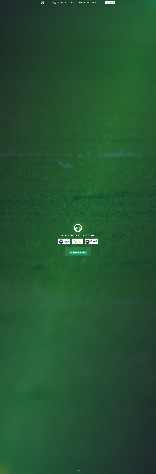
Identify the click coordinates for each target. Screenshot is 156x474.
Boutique (94, 2)
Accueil (55, 2)
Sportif (66, 2)
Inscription (82, 2)
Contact (88, 2)
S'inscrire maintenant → (78, 252)
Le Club (60, 2)
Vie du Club (73, 2)
